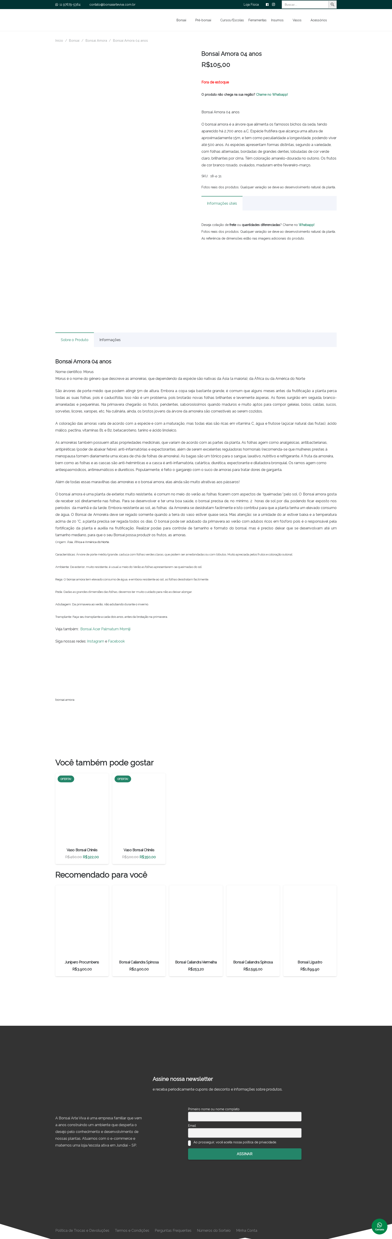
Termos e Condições (132, 1230)
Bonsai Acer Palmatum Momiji (105, 629)
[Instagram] (273, 4)
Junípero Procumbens (82, 962)
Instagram (95, 641)
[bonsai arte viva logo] (120, 20)
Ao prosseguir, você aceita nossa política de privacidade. (235, 1142)
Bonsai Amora (96, 40)
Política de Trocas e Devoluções (82, 1230)
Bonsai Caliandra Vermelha (196, 962)
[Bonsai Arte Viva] (98, 1092)
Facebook (116, 641)
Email (192, 1125)
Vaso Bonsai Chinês (82, 850)
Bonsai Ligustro (310, 962)
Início (59, 40)
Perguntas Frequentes (173, 1230)
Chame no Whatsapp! (272, 94)
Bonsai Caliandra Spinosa (139, 962)
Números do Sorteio (214, 1230)
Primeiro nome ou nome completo (214, 1109)
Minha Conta (246, 1230)
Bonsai (74, 40)
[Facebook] (267, 4)
